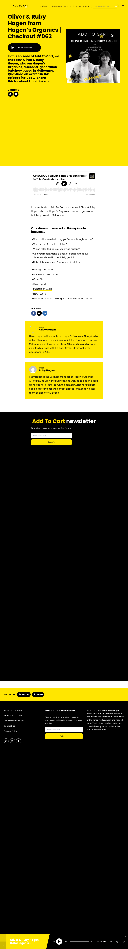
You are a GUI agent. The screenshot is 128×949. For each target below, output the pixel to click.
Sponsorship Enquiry (14, 720)
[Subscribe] (117, 941)
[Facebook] (18, 740)
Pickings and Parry (43, 269)
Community (69, 6)
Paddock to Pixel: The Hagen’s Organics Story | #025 (62, 298)
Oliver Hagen (47, 329)
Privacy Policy (10, 731)
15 (53, 942)
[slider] (79, 941)
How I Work (39, 293)
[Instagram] (12, 740)
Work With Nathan (13, 710)
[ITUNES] (16, 94)
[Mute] (105, 941)
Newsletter (57, 6)
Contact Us (9, 726)
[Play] (59, 941)
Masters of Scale (42, 288)
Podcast (44, 6)
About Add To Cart (13, 715)
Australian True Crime (45, 274)
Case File (38, 279)
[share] (123, 941)
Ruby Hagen (47, 370)
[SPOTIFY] (10, 94)
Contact (83, 6)
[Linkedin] (6, 740)
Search (116, 6)
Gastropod (39, 284)
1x (111, 941)
